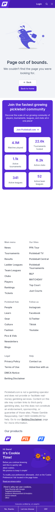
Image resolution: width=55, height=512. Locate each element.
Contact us (35, 361)
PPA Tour (34, 247)
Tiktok (32, 324)
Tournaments (12, 253)
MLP (31, 273)
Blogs (8, 347)
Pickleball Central (39, 259)
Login (39, 4)
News (8, 247)
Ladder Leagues (14, 264)
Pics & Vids (11, 335)
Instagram (34, 307)
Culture (9, 324)
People (8, 307)
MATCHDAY (35, 279)
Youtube (33, 330)
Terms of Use (12, 367)
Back (29, 82)
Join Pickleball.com (26, 129)
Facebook (34, 313)
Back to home (27, 88)
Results (9, 259)
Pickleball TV (36, 253)
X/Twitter (34, 318)
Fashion (9, 330)
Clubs (8, 276)
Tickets (9, 293)
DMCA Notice (12, 372)
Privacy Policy (12, 361)
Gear (7, 318)
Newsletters (11, 341)
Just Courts (35, 290)
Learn (8, 313)
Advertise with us (39, 367)
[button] (47, 4)
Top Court (34, 285)
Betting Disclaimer (15, 378)
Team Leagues (13, 270)
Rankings (10, 287)
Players (9, 281)
